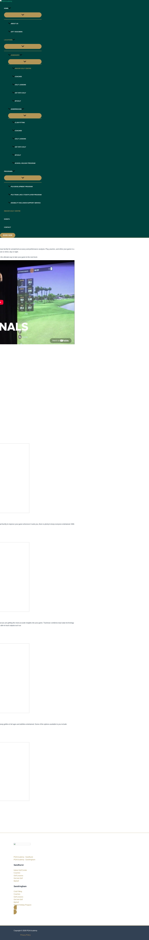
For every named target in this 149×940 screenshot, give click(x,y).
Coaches (18, 76)
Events (7, 219)
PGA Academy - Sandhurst (23, 857)
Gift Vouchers (16, 32)
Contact (7, 227)
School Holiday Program (25, 163)
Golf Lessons (20, 85)
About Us (14, 23)
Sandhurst (15, 55)
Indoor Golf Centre (23, 68)
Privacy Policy (25, 935)
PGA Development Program (22, 186)
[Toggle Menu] (23, 14)
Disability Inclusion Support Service (26, 203)
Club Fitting (20, 122)
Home (6, 8)
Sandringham (16, 109)
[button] (9, 8)
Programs (8, 171)
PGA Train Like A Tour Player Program (26, 195)
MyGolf (18, 101)
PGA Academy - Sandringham (24, 859)
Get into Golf (20, 93)
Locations (8, 40)
